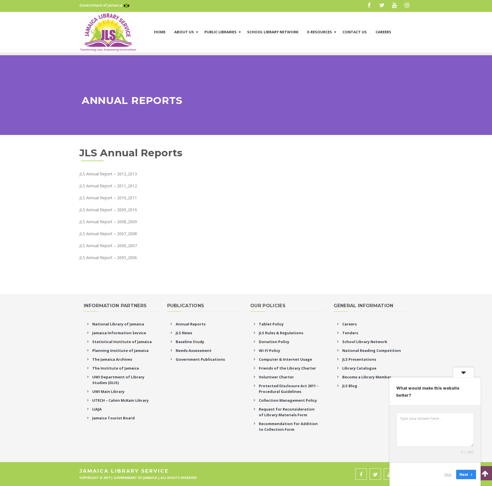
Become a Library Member (366, 377)
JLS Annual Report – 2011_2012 (108, 185)
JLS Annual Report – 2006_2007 (108, 245)
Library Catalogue (359, 368)
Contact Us (355, 31)
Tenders (350, 332)
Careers (383, 31)
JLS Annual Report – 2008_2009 (108, 221)
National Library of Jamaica (118, 324)
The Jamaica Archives (112, 359)
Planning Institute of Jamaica (120, 350)
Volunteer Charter (276, 377)
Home (159, 31)
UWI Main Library (108, 391)
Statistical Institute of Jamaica (122, 341)
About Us (184, 31)
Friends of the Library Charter (287, 368)
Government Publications (200, 359)
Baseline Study (190, 341)
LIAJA (97, 409)
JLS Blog (349, 385)
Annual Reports (191, 324)
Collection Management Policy (288, 400)
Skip (448, 474)
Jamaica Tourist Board (113, 418)
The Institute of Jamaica (115, 368)
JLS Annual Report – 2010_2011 (108, 197)
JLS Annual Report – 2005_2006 (108, 257)
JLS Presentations (359, 359)
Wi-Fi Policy (269, 350)
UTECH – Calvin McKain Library (120, 400)
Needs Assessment (194, 350)
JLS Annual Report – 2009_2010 (108, 209)
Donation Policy (274, 341)
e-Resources (319, 31)
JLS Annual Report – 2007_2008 (108, 233)
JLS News (184, 332)
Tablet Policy (271, 324)
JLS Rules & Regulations (281, 332)
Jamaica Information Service (119, 332)
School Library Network (272, 31)
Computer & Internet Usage (285, 359)
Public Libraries (220, 31)
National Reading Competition (371, 350)
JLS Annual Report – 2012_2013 (108, 174)
